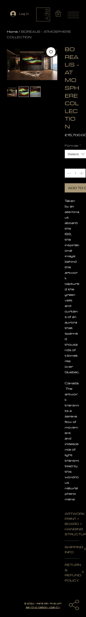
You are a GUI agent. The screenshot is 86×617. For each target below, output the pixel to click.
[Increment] (82, 173)
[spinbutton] (75, 173)
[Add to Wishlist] (50, 51)
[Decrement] (68, 173)
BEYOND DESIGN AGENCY (43, 607)
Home (12, 31)
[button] (58, 13)
